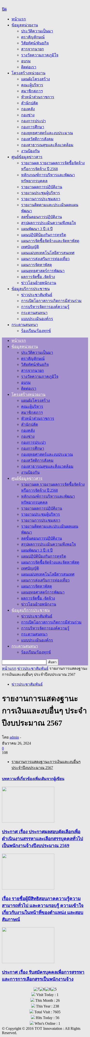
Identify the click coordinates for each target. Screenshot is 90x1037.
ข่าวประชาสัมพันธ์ (36, 295)
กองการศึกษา (32, 127)
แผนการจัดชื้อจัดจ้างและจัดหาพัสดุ (50, 241)
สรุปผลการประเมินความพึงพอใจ (48, 223)
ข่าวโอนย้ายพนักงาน (38, 283)
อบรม (26, 61)
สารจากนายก (32, 49)
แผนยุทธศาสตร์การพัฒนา (43, 271)
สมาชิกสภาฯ (32, 91)
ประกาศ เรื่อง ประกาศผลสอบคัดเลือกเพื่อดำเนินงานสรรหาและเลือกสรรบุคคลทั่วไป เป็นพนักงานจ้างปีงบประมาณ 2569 (42, 838)
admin (14, 737)
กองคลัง (28, 109)
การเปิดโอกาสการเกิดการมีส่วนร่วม (51, 301)
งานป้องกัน (30, 151)
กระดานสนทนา (34, 313)
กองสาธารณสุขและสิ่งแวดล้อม (47, 145)
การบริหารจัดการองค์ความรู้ (45, 307)
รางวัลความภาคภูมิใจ (39, 55)
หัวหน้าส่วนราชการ (37, 97)
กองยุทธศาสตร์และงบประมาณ (47, 133)
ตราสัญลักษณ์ (33, 37)
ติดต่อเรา (28, 67)
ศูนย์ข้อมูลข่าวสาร (27, 157)
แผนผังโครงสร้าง (35, 79)
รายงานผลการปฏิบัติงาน (41, 187)
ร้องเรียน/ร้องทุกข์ (36, 331)
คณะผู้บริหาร (32, 85)
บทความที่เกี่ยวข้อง (18, 779)
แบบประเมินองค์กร (37, 319)
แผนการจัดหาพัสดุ (36, 265)
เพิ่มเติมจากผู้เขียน (49, 779)
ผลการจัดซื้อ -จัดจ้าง (38, 277)
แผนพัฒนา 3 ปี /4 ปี (37, 229)
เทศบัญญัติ (30, 247)
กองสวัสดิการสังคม (37, 139)
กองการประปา (33, 121)
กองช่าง (28, 115)
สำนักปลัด (29, 103)
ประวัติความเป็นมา (37, 31)
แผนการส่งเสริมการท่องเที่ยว (45, 259)
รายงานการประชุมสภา (40, 199)
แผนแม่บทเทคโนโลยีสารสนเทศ (47, 253)
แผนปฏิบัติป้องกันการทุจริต (43, 235)
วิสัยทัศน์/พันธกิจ (35, 43)
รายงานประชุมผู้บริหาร (40, 193)
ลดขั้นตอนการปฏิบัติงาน (41, 217)
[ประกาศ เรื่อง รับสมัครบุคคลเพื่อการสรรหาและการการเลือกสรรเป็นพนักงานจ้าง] (28, 962)
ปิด (4, 9)
